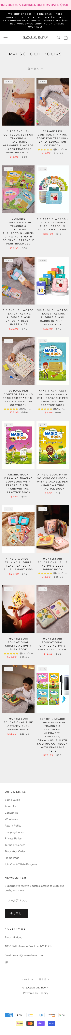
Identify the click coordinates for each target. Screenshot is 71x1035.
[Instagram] (6, 962)
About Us (11, 806)
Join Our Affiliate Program (21, 864)
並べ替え (34, 68)
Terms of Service (15, 845)
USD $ (25, 979)
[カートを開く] (65, 38)
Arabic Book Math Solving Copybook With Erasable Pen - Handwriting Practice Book (52, 481)
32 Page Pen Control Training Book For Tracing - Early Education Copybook (52, 138)
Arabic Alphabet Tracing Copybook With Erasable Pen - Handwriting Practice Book (52, 398)
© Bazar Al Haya (35, 987)
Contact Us (11, 813)
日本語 (42, 979)
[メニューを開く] (5, 37)
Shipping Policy (14, 832)
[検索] (59, 37)
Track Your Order (15, 851)
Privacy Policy (13, 838)
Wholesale (11, 819)
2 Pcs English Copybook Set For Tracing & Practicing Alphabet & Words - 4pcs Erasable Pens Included (18, 142)
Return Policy (13, 825)
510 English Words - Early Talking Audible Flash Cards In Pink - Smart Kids (52, 317)
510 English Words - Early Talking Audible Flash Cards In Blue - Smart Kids (18, 317)
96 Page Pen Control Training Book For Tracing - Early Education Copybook (18, 397)
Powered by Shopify (35, 993)
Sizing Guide (12, 800)
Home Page (12, 858)
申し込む (16, 913)
